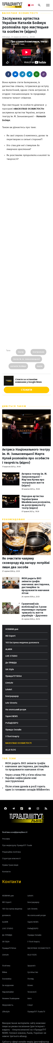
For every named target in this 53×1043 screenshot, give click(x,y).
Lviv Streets (11, 703)
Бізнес (30, 985)
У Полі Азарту (12, 736)
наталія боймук (18, 366)
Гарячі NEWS (11, 716)
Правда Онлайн (13, 729)
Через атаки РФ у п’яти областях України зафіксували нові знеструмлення (25, 778)
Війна (4, 972)
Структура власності (11, 858)
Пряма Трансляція (10, 865)
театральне (38, 352)
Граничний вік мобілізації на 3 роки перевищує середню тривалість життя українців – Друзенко (34, 609)
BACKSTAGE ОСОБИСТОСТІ (20, 13)
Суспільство (32, 972)
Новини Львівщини (10, 998)
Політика (6, 966)
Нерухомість (7, 1005)
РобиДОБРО (11, 723)
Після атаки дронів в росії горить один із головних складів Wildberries (27, 788)
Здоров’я (31, 966)
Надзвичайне (8, 992)
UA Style (9, 669)
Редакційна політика (11, 852)
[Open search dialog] (39, 5)
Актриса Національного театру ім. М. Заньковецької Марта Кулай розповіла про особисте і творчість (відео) (26, 456)
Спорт (30, 1005)
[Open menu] (48, 5)
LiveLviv (9, 682)
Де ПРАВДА (11, 662)
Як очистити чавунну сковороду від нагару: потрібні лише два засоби (25, 562)
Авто (29, 998)
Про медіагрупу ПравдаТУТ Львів (17, 845)
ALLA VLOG (10, 749)
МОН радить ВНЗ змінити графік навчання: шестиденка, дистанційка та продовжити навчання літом (36, 586)
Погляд (30, 979)
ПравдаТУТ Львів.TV (36, 1011)
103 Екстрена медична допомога (22, 642)
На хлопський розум (15, 709)
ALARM (8, 649)
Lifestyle (6, 1011)
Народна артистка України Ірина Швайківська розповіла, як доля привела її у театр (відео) (36, 502)
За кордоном (8, 985)
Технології (31, 992)
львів (40, 366)
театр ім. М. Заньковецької (26, 359)
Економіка (6, 979)
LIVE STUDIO (11, 656)
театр (21, 352)
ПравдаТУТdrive (13, 676)
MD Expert (10, 636)
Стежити (26, 389)
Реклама (6, 839)
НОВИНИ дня (11, 629)
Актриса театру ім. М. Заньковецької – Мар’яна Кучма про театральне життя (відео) (34, 479)
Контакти (11, 881)
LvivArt (8, 689)
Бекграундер (12, 696)
